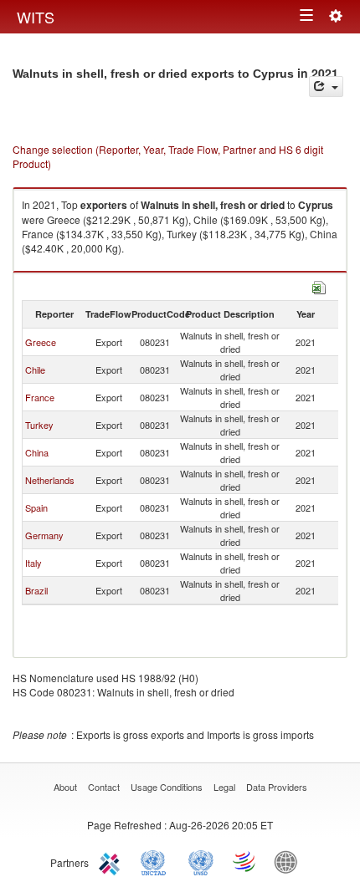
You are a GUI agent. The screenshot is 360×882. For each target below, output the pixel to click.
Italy (33, 562)
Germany (44, 535)
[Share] (326, 86)
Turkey (39, 424)
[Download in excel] (319, 285)
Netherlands (50, 480)
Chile (35, 369)
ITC (112, 861)
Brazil (36, 590)
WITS (35, 17)
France (39, 397)
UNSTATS (201, 861)
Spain (36, 507)
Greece (40, 342)
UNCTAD (156, 861)
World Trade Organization (245, 861)
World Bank (289, 861)
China (37, 452)
